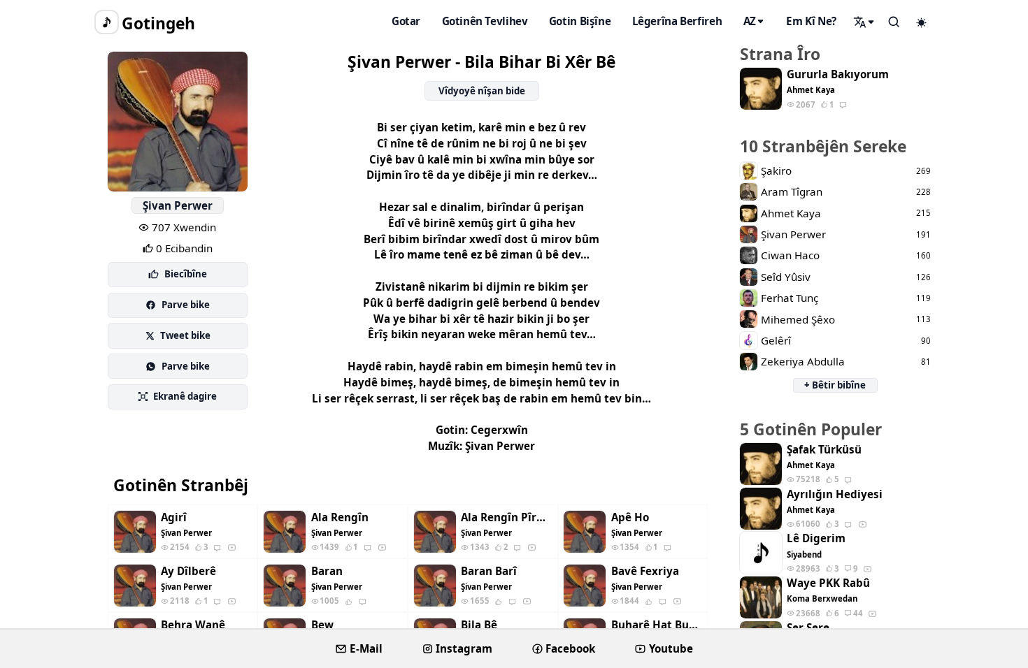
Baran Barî (489, 571)
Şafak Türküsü (824, 449)
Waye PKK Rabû (828, 583)
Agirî (174, 517)
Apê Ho (630, 517)
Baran (327, 571)
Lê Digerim (816, 538)
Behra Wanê (193, 625)
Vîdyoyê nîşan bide (481, 91)
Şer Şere (808, 627)
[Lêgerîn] (864, 21)
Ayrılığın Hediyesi (835, 494)
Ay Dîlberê (188, 571)
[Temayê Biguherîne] (922, 22)
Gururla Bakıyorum (838, 74)
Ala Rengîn (340, 517)
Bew (322, 625)
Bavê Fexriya (645, 571)
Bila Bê (479, 625)
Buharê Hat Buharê (656, 625)
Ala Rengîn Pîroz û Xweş (506, 517)
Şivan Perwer (178, 205)
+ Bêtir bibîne (835, 385)
